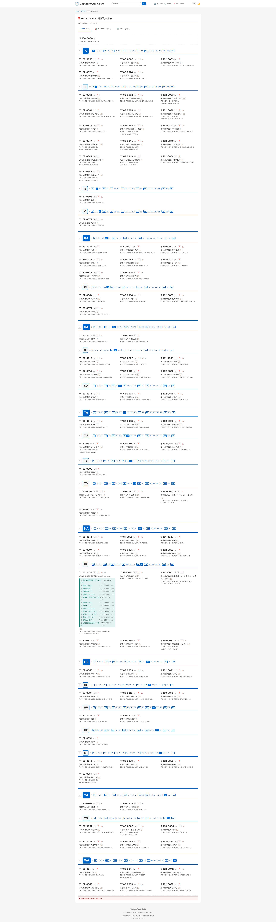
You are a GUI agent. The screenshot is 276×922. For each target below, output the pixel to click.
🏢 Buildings (123, 29)
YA (164, 51)
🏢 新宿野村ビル (86, 591)
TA (124, 51)
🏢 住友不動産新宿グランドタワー (91, 581)
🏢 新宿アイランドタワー (89, 614)
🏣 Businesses (103, 29)
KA (105, 51)
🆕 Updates (158, 4)
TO (134, 51)
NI (142, 51)
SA (113, 51)
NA (139, 51)
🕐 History (168, 4)
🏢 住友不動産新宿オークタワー (90, 624)
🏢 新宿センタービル (88, 594)
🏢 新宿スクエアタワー (88, 611)
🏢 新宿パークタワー (88, 608)
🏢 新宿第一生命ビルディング (90, 598)
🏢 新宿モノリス (86, 605)
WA (173, 51)
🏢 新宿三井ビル (86, 588)
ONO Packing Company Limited (143, 915)
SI (116, 51)
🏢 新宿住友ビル (86, 585)
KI (108, 51)
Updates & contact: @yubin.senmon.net (138, 912)
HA (146, 51)
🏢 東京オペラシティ (88, 617)
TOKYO (83, 11)
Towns (84, 28)
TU (127, 51)
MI (160, 51)
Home (77, 11)
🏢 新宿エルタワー (87, 620)
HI (149, 51)
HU (153, 51)
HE (157, 51)
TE (130, 51)
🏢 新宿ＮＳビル (86, 602)
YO (168, 51)
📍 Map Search (178, 4)
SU (119, 51)
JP (194, 3)
